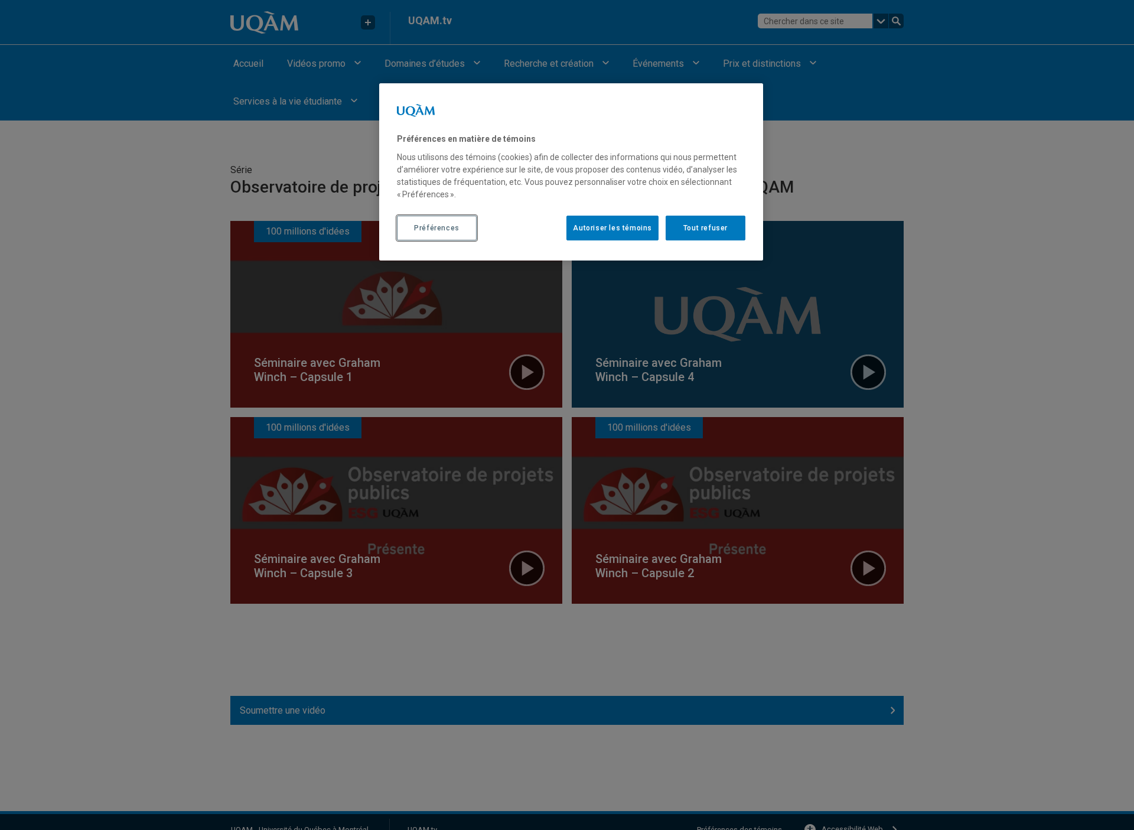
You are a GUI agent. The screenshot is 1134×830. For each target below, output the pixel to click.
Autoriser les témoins (612, 227)
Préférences (437, 227)
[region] (571, 172)
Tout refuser (705, 227)
